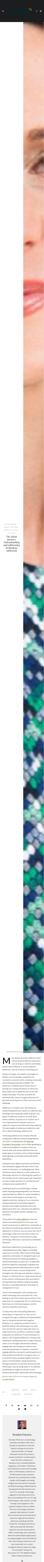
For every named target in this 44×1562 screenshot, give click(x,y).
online (34, 1390)
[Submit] (25, 1405)
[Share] (6, 1405)
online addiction (22, 1219)
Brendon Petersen (11, 524)
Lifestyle (6, 527)
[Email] (31, 1405)
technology (28, 1394)
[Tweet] (12, 1405)
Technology (14, 527)
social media (17, 1394)
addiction (16, 1390)
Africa (25, 1390)
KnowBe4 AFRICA (8, 1379)
